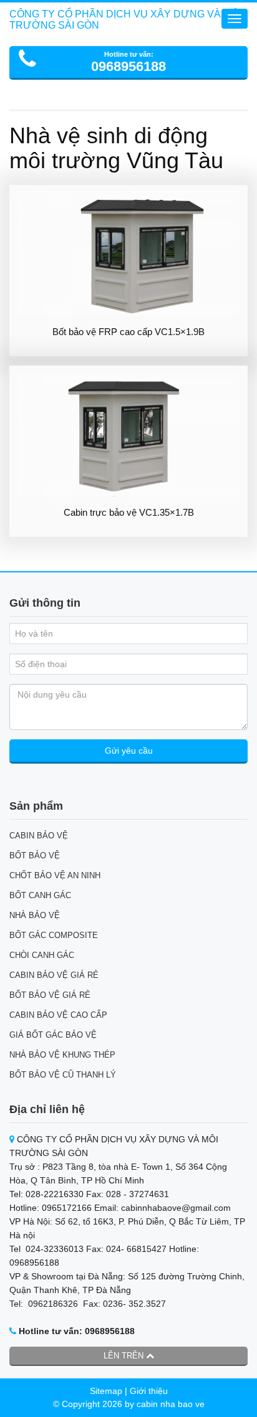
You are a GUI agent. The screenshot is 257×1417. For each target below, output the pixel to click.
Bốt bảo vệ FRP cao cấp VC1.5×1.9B (128, 331)
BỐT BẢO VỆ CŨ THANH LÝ (62, 1074)
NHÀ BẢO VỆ (34, 915)
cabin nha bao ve (171, 1404)
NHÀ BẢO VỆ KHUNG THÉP (62, 1054)
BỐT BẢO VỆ (34, 855)
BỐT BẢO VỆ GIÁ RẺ (49, 995)
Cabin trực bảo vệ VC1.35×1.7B (129, 512)
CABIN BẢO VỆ (38, 835)
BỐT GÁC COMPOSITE (53, 935)
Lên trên (125, 1355)
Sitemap (106, 1391)
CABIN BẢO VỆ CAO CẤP (58, 1015)
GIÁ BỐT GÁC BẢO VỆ (53, 1035)
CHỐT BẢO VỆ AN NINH (54, 875)
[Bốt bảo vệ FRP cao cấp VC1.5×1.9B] (128, 253)
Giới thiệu (149, 1391)
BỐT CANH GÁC (40, 895)
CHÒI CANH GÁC (41, 955)
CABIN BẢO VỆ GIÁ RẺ (54, 975)
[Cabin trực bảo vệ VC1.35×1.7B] (128, 434)
